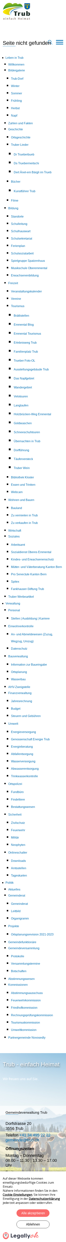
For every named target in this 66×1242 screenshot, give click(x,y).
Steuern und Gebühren (26, 716)
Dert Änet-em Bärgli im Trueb (33, 172)
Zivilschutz (18, 822)
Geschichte (15, 129)
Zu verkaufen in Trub (24, 522)
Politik (10, 882)
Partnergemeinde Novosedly (26, 1037)
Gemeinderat (16, 895)
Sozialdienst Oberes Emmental (31, 552)
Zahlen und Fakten (20, 123)
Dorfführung (21, 450)
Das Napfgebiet (24, 378)
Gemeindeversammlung (23, 948)
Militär (15, 837)
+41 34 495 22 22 (34, 1135)
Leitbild (16, 911)
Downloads (18, 860)
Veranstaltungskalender (26, 291)
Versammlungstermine (25, 963)
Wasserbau (18, 679)
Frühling (16, 100)
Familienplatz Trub (26, 351)
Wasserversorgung (23, 761)
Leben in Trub (14, 57)
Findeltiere (18, 799)
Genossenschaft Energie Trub (30, 739)
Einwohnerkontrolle (21, 626)
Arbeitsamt (18, 544)
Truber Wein (22, 468)
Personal (14, 610)
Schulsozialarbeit (22, 253)
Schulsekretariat (21, 238)
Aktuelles (14, 889)
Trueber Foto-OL (24, 360)
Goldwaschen (23, 423)
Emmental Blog (24, 324)
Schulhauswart (20, 231)
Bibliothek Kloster (22, 477)
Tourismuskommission (25, 1022)
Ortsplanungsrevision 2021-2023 (32, 934)
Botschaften (18, 971)
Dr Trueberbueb (24, 154)
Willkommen (16, 64)
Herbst (15, 108)
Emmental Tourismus (27, 333)
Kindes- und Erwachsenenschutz (32, 559)
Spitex (15, 581)
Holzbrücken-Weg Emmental (32, 414)
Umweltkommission (23, 1029)
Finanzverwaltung (20, 693)
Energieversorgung (23, 732)
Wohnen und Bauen (21, 499)
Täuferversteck (23, 459)
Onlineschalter (17, 852)
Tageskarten (19, 875)
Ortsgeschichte (20, 137)
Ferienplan (18, 245)
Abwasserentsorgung (25, 768)
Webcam (17, 492)
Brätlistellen (21, 315)
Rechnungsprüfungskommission (32, 1015)
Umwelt (13, 723)
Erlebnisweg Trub (25, 342)
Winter (15, 86)
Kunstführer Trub (24, 191)
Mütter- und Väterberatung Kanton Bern (36, 567)
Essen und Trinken (23, 484)
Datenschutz (19, 648)
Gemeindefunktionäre (22, 942)
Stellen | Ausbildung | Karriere (30, 618)
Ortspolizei (15, 783)
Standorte (17, 216)
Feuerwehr (18, 830)
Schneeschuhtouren (27, 432)
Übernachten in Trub (27, 441)
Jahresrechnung (21, 701)
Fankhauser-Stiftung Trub (27, 589)
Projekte (13, 926)
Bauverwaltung (18, 656)
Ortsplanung (19, 671)
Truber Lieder (19, 144)
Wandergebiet (23, 387)
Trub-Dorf (17, 78)
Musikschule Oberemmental (29, 268)
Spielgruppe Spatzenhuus (28, 260)
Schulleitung (19, 223)
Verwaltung (13, 603)
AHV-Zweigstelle (19, 687)
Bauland (16, 508)
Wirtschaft (14, 530)
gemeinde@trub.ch (22, 1140)
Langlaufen (21, 405)
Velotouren (21, 396)
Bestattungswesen (23, 806)
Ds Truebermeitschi (26, 163)
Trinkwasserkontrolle (24, 776)
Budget (15, 708)
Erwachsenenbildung (25, 275)
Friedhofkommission (24, 1007)
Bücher (15, 181)
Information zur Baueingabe (29, 664)
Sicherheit (14, 814)
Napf (14, 115)
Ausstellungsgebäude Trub (31, 369)
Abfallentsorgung (22, 754)
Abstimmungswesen (21, 978)
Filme (14, 200)
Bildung (13, 208)
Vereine (16, 298)
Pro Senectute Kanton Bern (29, 574)
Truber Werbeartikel (21, 596)
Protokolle (17, 956)
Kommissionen (18, 984)
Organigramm (20, 918)
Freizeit (13, 283)
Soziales (14, 536)
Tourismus (17, 306)
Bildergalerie (16, 70)
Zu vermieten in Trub (24, 515)
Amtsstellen (18, 868)
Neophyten (18, 844)
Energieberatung (22, 746)
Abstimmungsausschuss (27, 993)
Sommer (16, 93)
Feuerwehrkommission (26, 1000)
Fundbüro (17, 792)
